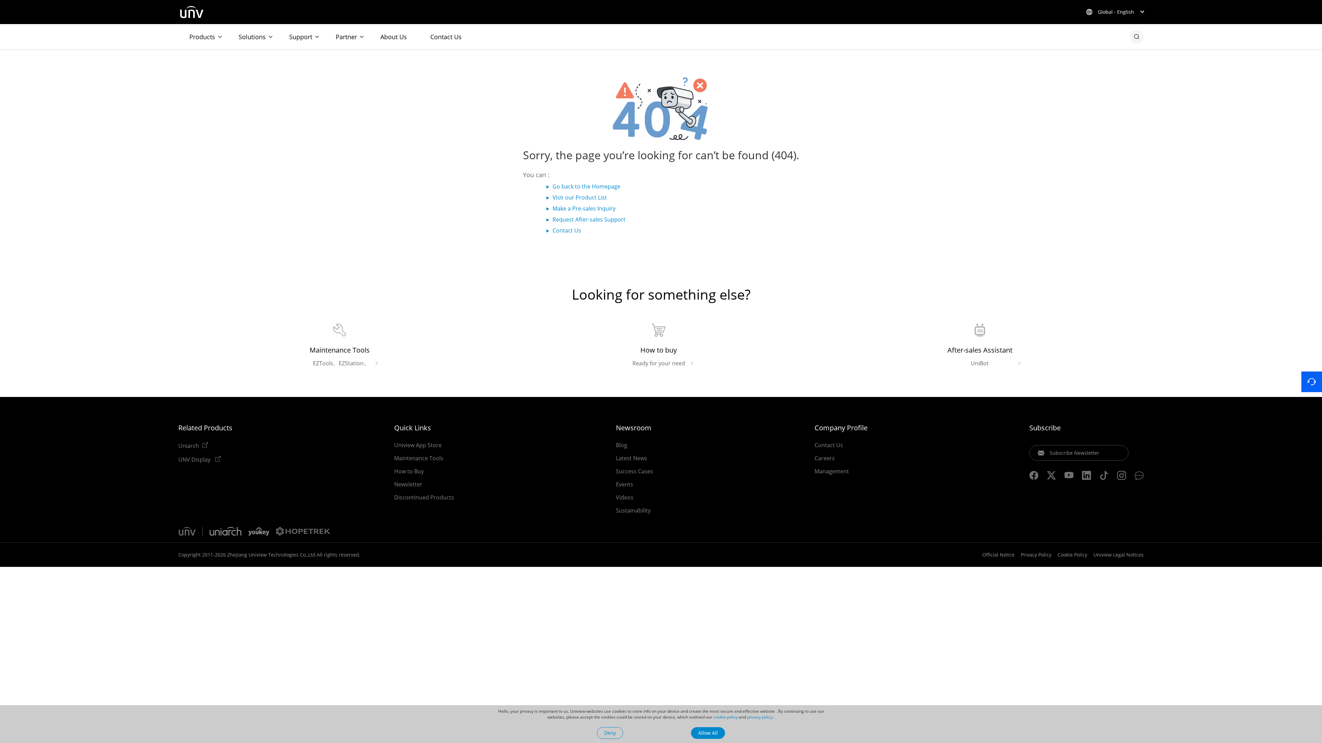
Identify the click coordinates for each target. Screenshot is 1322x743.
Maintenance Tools (418, 458)
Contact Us (446, 37)
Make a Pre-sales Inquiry (584, 208)
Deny (610, 733)
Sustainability (633, 510)
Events (624, 484)
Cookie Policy (1072, 554)
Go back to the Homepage (586, 186)
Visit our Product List (580, 197)
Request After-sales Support (589, 219)
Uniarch (188, 445)
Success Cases (634, 471)
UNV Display (195, 459)
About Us (393, 37)
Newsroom (633, 427)
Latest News (631, 458)
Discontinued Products (424, 497)
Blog (621, 445)
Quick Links (412, 427)
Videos (624, 497)
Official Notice (998, 554)
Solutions (252, 37)
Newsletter (408, 484)
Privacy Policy (1036, 554)
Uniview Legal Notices (1118, 554)
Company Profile (841, 427)
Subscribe (1045, 427)
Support (300, 37)
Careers (825, 458)
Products (202, 37)
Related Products (205, 427)
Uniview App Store (418, 445)
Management (832, 471)
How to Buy (409, 471)
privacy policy (760, 717)
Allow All (708, 733)
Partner (346, 37)
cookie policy (725, 717)
